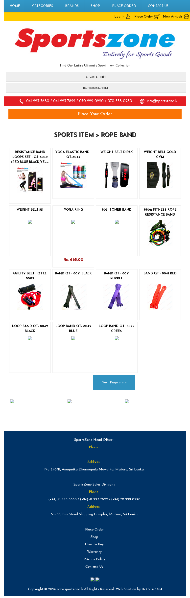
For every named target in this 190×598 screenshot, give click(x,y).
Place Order (124, 6)
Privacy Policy (94, 559)
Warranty (94, 552)
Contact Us (158, 6)
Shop (95, 6)
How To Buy (94, 544)
